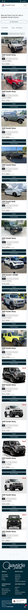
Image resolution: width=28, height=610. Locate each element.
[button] (25, 5)
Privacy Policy (18, 593)
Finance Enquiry (14, 70)
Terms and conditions (20, 592)
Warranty (4, 593)
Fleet (16, 589)
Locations (24, 1)
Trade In (17, 579)
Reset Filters (4, 33)
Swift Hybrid (5, 574)
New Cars (17, 578)
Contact (17, 590)
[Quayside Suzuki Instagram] (4, 1)
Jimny (3, 578)
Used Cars (17, 574)
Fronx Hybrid (5, 576)
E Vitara (4, 579)
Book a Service (5, 589)
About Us (17, 587)
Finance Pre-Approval (20, 581)
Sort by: (13, 27)
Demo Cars (18, 576)
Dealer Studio (10, 606)
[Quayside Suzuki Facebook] (3, 1)
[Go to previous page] (11, 554)
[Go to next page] (17, 554)
